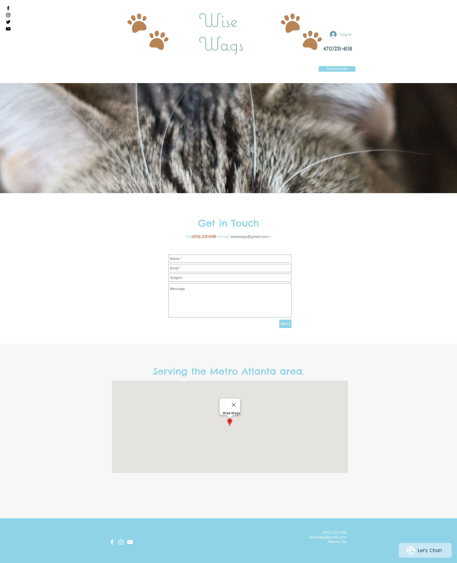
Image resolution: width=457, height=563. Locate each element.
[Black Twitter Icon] (8, 22)
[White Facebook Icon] (112, 542)
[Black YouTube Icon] (8, 29)
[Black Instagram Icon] (8, 15)
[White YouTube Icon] (130, 542)
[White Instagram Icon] (121, 542)
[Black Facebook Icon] (8, 8)
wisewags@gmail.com (249, 236)
